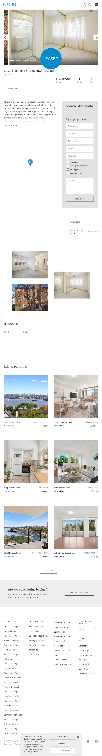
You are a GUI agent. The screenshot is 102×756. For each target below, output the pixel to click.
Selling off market (37, 640)
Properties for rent (62, 627)
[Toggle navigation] (96, 5)
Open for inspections (38, 636)
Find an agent (84, 650)
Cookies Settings (62, 736)
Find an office (84, 664)
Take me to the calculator (79, 592)
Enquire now (80, 198)
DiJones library (60, 660)
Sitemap (18, 744)
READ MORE (9, 125)
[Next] (96, 37)
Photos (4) (14, 88)
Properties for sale (62, 622)
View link (93, 232)
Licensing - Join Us (86, 674)
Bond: (6, 332)
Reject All (62, 743)
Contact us (83, 646)
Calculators (34, 654)
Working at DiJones (62, 664)
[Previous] (5, 37)
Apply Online (84, 669)
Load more (48, 570)
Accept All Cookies (62, 750)
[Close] (78, 737)
